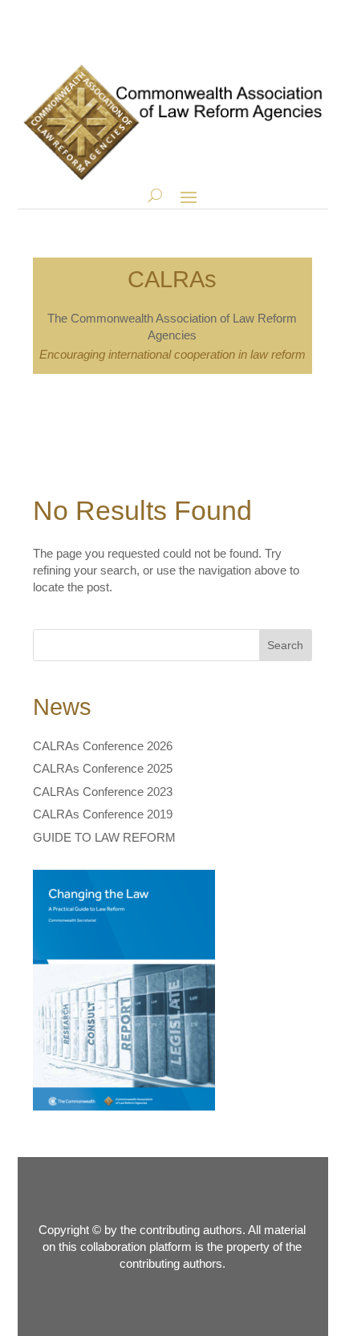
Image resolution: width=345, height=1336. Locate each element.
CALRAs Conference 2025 (102, 768)
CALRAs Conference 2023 (102, 791)
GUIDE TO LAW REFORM (104, 837)
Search (285, 645)
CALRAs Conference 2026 (102, 746)
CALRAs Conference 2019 (102, 814)
